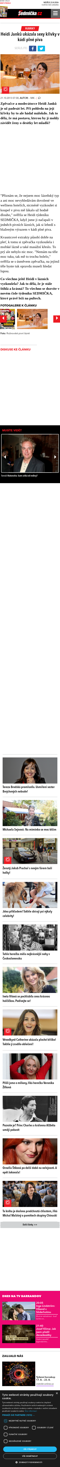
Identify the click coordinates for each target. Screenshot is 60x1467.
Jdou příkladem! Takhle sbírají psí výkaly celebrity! (27, 914)
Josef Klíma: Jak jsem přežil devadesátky (46, 1331)
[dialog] (30, 1428)
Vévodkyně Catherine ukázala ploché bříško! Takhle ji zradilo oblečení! (29, 1042)
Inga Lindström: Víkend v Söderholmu (45, 1308)
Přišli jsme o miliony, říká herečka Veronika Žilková (28, 1085)
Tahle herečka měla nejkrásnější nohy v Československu (26, 956)
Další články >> (30, 1225)
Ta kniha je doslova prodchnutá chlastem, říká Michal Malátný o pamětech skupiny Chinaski (30, 1213)
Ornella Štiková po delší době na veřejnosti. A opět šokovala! (30, 1170)
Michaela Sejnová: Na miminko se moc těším (29, 829)
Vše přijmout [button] (30, 1449)
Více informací (31, 1411)
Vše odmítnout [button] (30, 1456)
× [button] (57, 1393)
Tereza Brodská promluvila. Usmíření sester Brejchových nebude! (29, 789)
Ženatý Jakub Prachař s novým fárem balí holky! (27, 870)
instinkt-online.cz (45, 1384)
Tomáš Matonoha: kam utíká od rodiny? (19, 476)
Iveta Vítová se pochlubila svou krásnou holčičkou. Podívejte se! (26, 999)
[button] (30, 1415)
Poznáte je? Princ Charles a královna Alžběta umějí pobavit (29, 1128)
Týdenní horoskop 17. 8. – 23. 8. (45, 1378)
